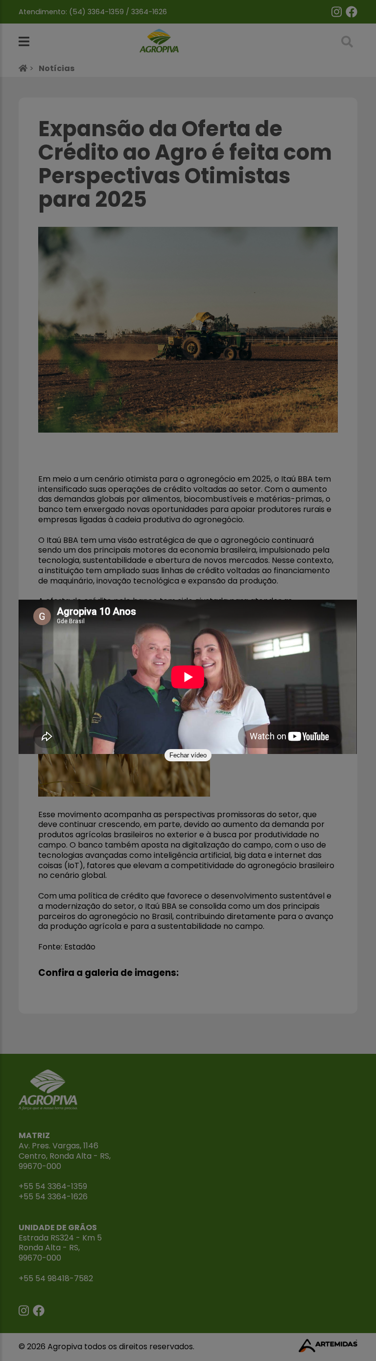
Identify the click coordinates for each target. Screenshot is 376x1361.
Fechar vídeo (188, 755)
